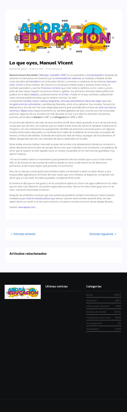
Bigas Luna (27, 110)
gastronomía (20, 104)
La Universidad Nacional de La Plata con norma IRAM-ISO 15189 (63, 354)
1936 (63, 75)
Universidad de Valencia (68, 78)
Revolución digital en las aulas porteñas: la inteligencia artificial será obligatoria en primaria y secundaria (61, 384)
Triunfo (19, 84)
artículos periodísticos (73, 101)
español (99, 75)
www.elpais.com (26, 207)
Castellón (55, 75)
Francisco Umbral (50, 88)
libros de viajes (93, 101)
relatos (44, 101)
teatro (35, 101)
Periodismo (35, 81)
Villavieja (43, 75)
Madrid (34, 94)
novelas (27, 101)
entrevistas (34, 104)
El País (65, 94)
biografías (54, 101)
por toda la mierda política (36, 198)
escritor (91, 75)
